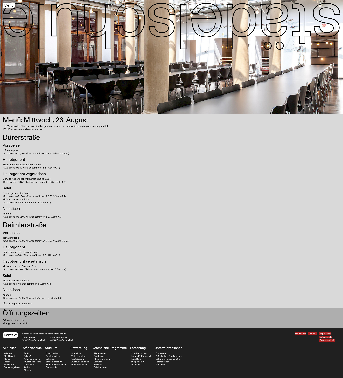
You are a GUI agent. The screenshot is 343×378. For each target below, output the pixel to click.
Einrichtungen (53, 362)
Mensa (7, 359)
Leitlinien (135, 365)
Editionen (160, 365)
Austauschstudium (80, 362)
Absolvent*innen (102, 359)
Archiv (27, 367)
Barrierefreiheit (327, 340)
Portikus (98, 365)
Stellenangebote (12, 367)
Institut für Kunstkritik (141, 356)
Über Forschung (139, 353)
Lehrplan (50, 359)
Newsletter (300, 334)
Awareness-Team (32, 362)
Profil (26, 353)
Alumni (27, 370)
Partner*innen (162, 362)
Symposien (136, 362)
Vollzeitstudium (78, 356)
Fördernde (161, 353)
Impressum (325, 334)
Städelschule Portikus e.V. (168, 356)
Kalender (8, 353)
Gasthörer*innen (79, 365)
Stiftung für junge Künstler (168, 359)
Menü (9, 5)
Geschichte (29, 365)
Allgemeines (100, 353)
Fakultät (28, 356)
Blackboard (9, 356)
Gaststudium (77, 359)
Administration (31, 359)
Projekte (135, 359)
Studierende (52, 356)
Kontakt (10, 335)
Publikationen (100, 367)
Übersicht (76, 353)
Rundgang (99, 356)
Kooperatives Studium (56, 365)
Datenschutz (326, 337)
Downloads (51, 367)
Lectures (98, 362)
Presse (7, 362)
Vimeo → (313, 334)
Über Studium (52, 353)
